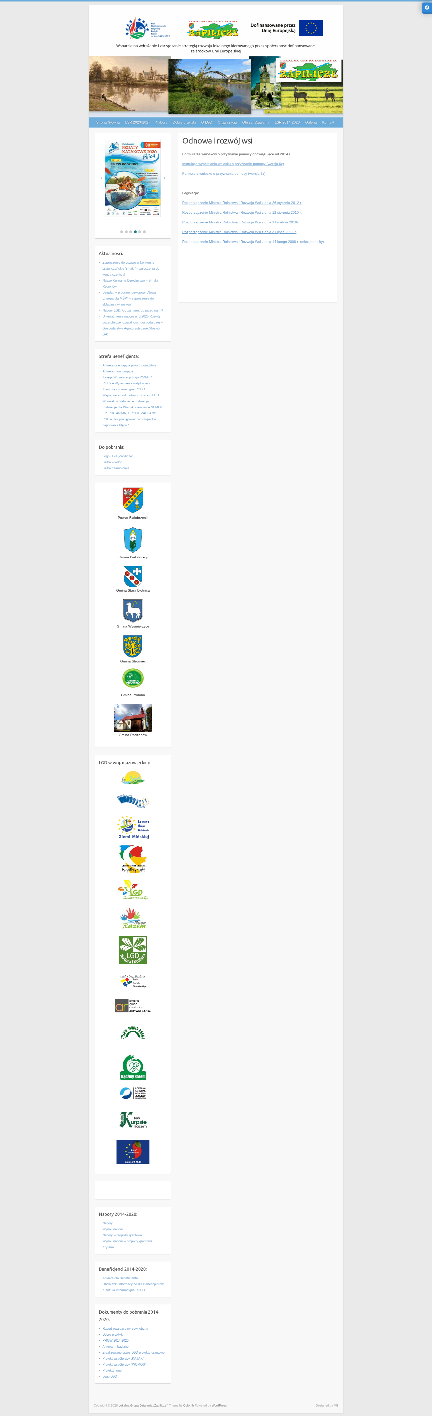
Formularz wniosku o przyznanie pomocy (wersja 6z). (224, 173)
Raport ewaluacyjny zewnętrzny (125, 1328)
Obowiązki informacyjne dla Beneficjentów (133, 1284)
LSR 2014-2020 (287, 122)
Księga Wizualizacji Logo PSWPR (127, 377)
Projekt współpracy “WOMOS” (124, 1364)
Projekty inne (112, 1370)
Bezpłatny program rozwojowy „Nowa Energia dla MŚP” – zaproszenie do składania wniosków (129, 298)
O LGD (206, 122)
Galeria (311, 122)
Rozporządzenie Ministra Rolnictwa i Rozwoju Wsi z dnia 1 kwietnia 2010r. (240, 222)
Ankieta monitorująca (117, 371)
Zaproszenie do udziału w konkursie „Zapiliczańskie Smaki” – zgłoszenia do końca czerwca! (130, 268)
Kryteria (108, 1247)
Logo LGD (109, 1376)
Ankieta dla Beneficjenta (120, 1278)
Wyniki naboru (112, 1229)
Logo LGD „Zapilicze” (117, 456)
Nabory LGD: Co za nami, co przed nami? (132, 310)
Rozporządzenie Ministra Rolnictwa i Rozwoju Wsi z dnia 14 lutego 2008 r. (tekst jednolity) (253, 242)
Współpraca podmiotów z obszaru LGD (130, 395)
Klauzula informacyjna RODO (123, 389)
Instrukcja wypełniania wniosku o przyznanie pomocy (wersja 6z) (233, 164)
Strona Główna (108, 122)
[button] (121, 231)
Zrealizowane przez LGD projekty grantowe (133, 1352)
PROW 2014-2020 (115, 1340)
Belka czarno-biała (115, 468)
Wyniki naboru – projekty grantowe (127, 1241)
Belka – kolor (112, 462)
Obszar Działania (255, 122)
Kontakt (328, 122)
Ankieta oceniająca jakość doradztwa (129, 365)
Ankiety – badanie (115, 1346)
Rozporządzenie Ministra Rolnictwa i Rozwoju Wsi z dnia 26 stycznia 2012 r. (242, 203)
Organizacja (227, 122)
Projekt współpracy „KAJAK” (123, 1358)
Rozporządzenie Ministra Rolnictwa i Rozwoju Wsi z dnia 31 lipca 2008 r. (239, 232)
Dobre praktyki (113, 1334)
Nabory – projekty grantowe (122, 1235)
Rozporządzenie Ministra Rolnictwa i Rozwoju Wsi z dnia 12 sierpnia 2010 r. (242, 212)
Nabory (107, 1223)
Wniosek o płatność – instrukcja (125, 401)
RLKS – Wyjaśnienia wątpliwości (126, 383)
